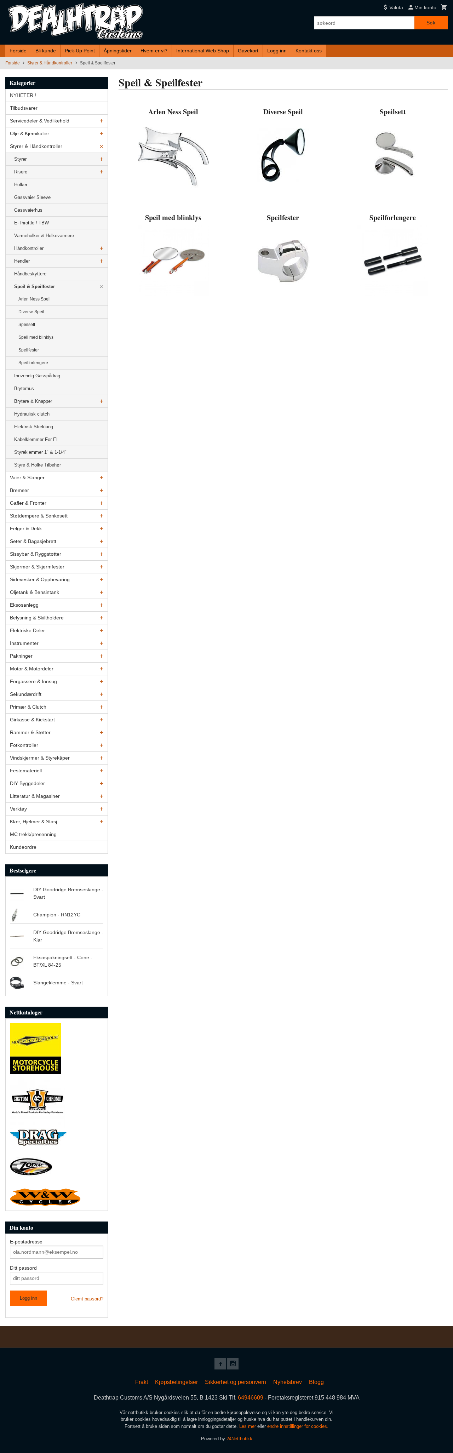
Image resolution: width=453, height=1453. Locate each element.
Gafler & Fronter (28, 503)
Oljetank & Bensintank (34, 592)
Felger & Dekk (26, 528)
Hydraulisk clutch (32, 414)
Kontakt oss (309, 50)
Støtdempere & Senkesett (39, 516)
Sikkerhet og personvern (235, 1382)
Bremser (19, 490)
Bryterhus (24, 388)
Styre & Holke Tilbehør (37, 465)
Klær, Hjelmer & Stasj (33, 821)
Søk (430, 22)
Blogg (316, 1382)
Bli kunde (45, 50)
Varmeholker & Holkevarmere (44, 235)
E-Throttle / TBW (31, 222)
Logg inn (277, 50)
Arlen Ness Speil (34, 299)
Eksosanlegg (24, 605)
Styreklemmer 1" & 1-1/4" (40, 452)
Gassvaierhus (28, 210)
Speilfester (28, 350)
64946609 (250, 1398)
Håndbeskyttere (30, 273)
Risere (20, 172)
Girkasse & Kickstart (32, 719)
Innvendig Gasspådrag (37, 375)
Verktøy (18, 809)
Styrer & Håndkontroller (36, 146)
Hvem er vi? (154, 50)
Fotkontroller (24, 745)
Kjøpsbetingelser (176, 1382)
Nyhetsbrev (287, 1382)
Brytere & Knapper (33, 401)
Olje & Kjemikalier (29, 133)
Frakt (141, 1382)
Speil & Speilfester (34, 286)
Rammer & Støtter (30, 732)
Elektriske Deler (27, 630)
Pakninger (21, 656)
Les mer (248, 1426)
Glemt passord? (87, 1299)
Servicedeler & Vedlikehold (39, 121)
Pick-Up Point (80, 50)
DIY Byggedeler (27, 783)
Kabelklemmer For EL (36, 439)
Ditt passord (23, 1268)
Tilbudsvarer (24, 108)
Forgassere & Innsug (33, 681)
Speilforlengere (33, 362)
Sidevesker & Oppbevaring (40, 579)
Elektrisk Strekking (33, 426)
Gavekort (248, 50)
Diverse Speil (31, 311)
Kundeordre (23, 847)
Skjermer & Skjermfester (37, 567)
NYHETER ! (23, 95)
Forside (18, 50)
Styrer (20, 159)
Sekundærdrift (25, 694)
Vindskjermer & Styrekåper (40, 758)
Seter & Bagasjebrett (33, 541)
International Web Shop (202, 50)
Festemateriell (26, 770)
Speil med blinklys (35, 337)
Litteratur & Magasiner (35, 796)
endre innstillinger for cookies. (297, 1426)
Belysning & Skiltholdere (37, 617)
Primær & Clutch (28, 707)
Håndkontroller (29, 248)
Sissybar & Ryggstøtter (35, 554)
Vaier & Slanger (27, 477)
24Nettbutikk (239, 1438)
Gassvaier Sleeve (32, 197)
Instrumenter (24, 643)
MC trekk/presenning (33, 834)
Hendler (22, 261)
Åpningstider (118, 50)
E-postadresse (26, 1242)
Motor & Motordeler (31, 668)
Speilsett (26, 324)
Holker (20, 184)
